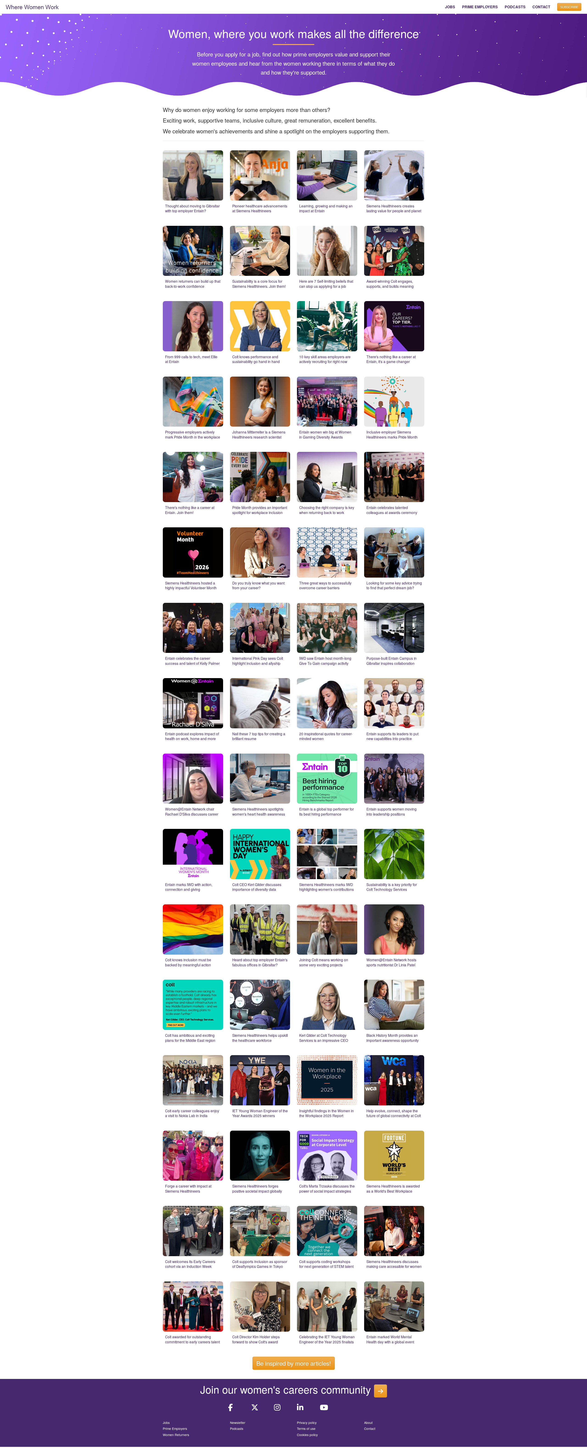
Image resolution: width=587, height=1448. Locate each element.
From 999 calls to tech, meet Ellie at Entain (191, 359)
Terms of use (306, 1428)
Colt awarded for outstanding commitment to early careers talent (192, 1339)
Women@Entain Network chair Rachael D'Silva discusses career (191, 811)
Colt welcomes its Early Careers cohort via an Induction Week (190, 1264)
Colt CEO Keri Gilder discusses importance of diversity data (256, 887)
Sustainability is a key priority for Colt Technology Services (391, 887)
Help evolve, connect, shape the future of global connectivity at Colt (393, 1113)
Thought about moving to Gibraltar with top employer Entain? (192, 208)
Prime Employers (175, 1428)
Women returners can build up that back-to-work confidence (192, 284)
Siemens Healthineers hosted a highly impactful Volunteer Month (191, 585)
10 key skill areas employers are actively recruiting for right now (325, 359)
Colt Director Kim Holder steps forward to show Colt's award (256, 1339)
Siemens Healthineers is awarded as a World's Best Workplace (393, 1188)
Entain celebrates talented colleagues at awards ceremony (391, 510)
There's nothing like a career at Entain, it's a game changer (391, 359)
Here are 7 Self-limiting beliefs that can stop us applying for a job (326, 284)
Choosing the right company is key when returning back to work (326, 510)
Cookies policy (307, 1434)
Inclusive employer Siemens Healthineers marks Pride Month (392, 434)
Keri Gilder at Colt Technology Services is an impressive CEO (323, 1038)
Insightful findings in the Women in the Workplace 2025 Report (326, 1113)
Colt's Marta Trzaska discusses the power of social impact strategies (327, 1188)
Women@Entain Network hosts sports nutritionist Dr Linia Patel (391, 962)
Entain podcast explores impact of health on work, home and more (192, 736)
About (368, 1422)
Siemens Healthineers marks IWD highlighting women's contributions (326, 887)
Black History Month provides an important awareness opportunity (392, 1038)
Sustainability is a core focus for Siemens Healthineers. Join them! (259, 284)
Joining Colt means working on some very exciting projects (323, 962)
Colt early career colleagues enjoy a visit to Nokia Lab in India (192, 1113)
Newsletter (237, 1422)
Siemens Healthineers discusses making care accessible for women (394, 1264)
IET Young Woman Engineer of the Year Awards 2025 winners (260, 1113)
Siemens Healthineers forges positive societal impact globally (257, 1188)
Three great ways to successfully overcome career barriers (325, 585)
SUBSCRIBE (569, 7)
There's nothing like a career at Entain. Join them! (189, 510)
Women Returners (176, 1434)
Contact (369, 1428)
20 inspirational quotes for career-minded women (325, 736)
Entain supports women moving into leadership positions (391, 811)
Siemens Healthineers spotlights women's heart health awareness (258, 811)
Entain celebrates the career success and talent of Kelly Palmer (192, 661)
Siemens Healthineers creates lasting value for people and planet (393, 208)
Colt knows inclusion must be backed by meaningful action (188, 962)
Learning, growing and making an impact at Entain (326, 208)
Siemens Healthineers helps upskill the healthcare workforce (260, 1038)
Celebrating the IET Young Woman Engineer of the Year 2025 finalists (327, 1339)
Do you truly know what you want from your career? (258, 585)
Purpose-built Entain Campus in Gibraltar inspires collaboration (391, 661)
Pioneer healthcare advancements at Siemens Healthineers (259, 208)
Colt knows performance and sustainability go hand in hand (256, 359)
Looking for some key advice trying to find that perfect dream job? (394, 585)
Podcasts (236, 1428)
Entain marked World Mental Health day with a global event (390, 1339)
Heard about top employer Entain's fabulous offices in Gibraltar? (260, 962)
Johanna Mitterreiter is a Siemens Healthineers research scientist (258, 434)
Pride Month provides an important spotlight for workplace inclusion (259, 510)
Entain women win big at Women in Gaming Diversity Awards (325, 434)
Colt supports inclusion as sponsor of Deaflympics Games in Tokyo (259, 1264)
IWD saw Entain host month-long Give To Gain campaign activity (325, 661)
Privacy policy (307, 1422)
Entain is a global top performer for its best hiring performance (326, 811)
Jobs (166, 1422)
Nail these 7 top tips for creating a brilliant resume (258, 736)
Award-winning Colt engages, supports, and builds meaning (390, 284)
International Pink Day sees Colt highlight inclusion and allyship (257, 661)
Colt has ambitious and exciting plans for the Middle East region (190, 1038)
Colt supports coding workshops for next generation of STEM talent (326, 1264)
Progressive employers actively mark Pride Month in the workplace (192, 434)
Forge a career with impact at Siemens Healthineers (188, 1188)
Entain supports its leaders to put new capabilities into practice (392, 736)
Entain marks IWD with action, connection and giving (188, 887)
